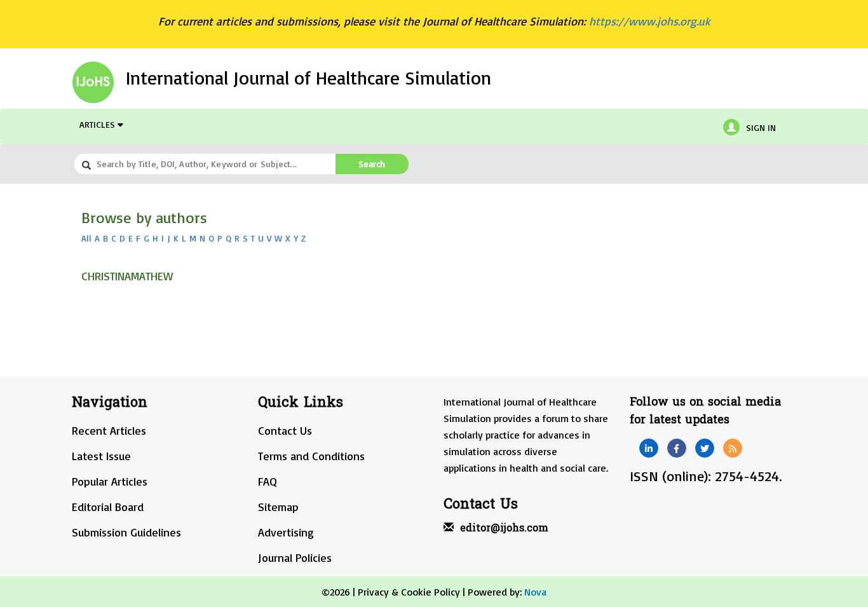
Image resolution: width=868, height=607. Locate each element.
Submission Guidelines (126, 532)
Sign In (761, 127)
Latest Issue (101, 456)
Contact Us (285, 430)
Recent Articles (109, 430)
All (86, 238)
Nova (535, 591)
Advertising (286, 532)
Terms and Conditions (311, 456)
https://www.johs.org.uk (649, 21)
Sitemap (278, 507)
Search (371, 163)
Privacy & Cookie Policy (409, 591)
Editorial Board (108, 507)
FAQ (267, 481)
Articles (98, 124)
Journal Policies (295, 557)
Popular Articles (109, 481)
